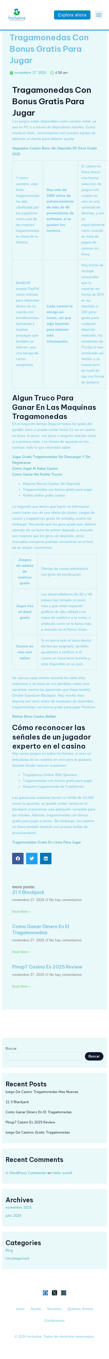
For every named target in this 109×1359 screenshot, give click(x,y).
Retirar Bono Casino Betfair (34, 716)
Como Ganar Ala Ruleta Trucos (37, 474)
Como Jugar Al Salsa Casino (35, 468)
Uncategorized (17, 1258)
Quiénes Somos (80, 1309)
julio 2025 (13, 1215)
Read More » (21, 911)
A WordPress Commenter (26, 1173)
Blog (9, 1250)
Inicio (20, 1309)
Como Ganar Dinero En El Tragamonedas (40, 929)
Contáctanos (54, 1320)
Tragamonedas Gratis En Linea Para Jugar (46, 842)
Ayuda (36, 1309)
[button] (99, 15)
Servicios (54, 1309)
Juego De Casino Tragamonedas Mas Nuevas (42, 1091)
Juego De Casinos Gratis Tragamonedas (38, 1132)
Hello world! (62, 1173)
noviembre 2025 (18, 1207)
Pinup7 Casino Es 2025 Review (47, 967)
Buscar (11, 1048)
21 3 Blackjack (28, 892)
